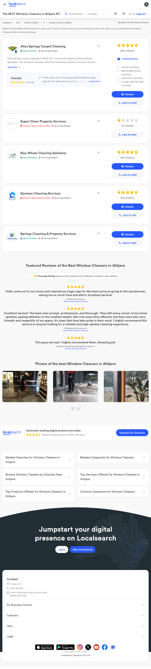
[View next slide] (78, 408)
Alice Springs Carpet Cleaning (75, 301)
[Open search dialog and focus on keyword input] (65, 13)
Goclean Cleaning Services (75, 348)
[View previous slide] (72, 408)
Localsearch (7, 23)
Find (18, 23)
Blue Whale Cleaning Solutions (75, 330)
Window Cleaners (31, 23)
